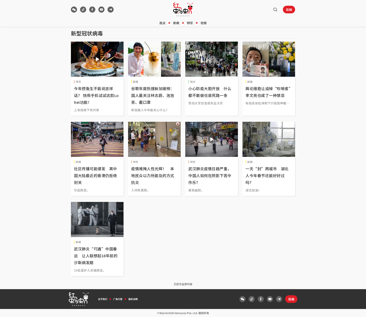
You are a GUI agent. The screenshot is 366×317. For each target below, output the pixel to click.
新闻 (176, 23)
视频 (204, 23)
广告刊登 (117, 299)
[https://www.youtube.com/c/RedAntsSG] (101, 9)
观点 (162, 23)
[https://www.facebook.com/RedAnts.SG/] (92, 9)
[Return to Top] (357, 310)
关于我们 (102, 299)
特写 (190, 23)
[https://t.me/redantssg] (111, 9)
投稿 (289, 9)
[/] (183, 9)
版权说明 (133, 299)
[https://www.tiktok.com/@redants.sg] (83, 9)
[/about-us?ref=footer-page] (74, 9)
